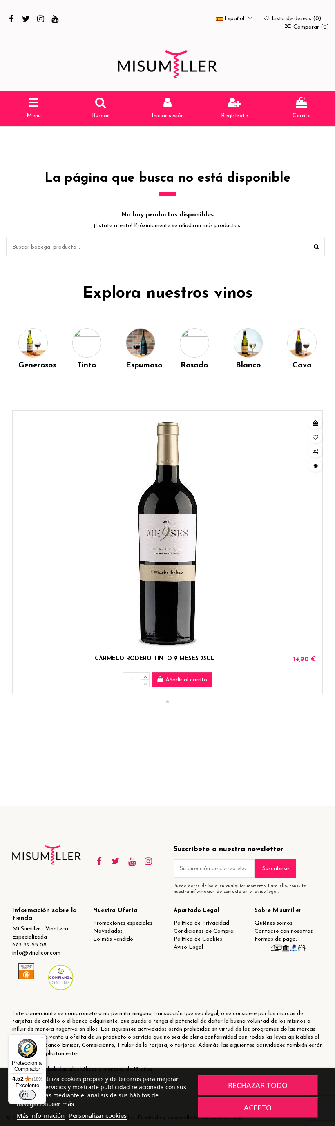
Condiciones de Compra (204, 931)
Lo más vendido (113, 939)
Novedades (108, 931)
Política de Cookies (198, 939)
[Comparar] (315, 451)
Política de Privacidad (201, 923)
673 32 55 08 (29, 945)
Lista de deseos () (296, 19)
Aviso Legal (188, 947)
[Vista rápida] (315, 466)
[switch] (27, 1095)
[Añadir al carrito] (315, 423)
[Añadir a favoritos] (315, 437)
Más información (41, 1115)
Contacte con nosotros (284, 931)
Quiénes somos (274, 923)
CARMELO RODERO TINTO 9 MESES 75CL (154, 659)
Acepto (258, 1108)
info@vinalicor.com (36, 953)
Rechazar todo (258, 1085)
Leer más (61, 1103)
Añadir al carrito (186, 680)
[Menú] (41, 1039)
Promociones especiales (122, 923)
